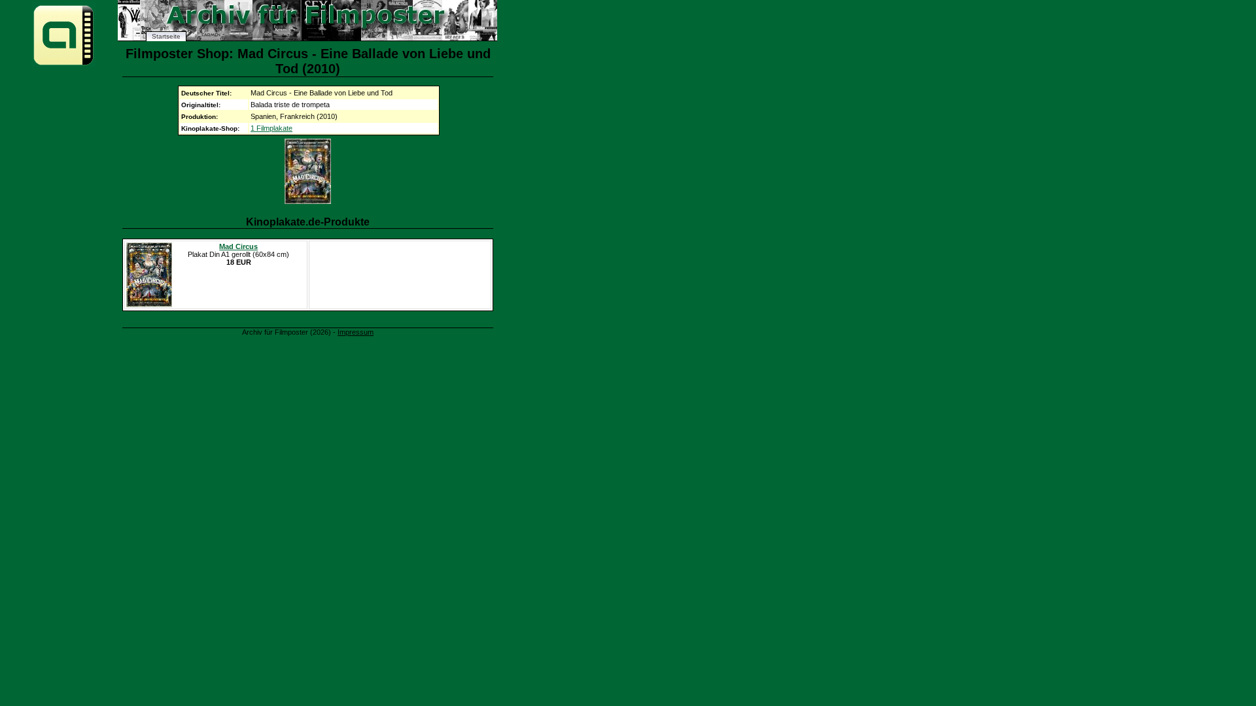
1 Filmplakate (271, 128)
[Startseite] (63, 64)
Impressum (356, 332)
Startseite (166, 36)
